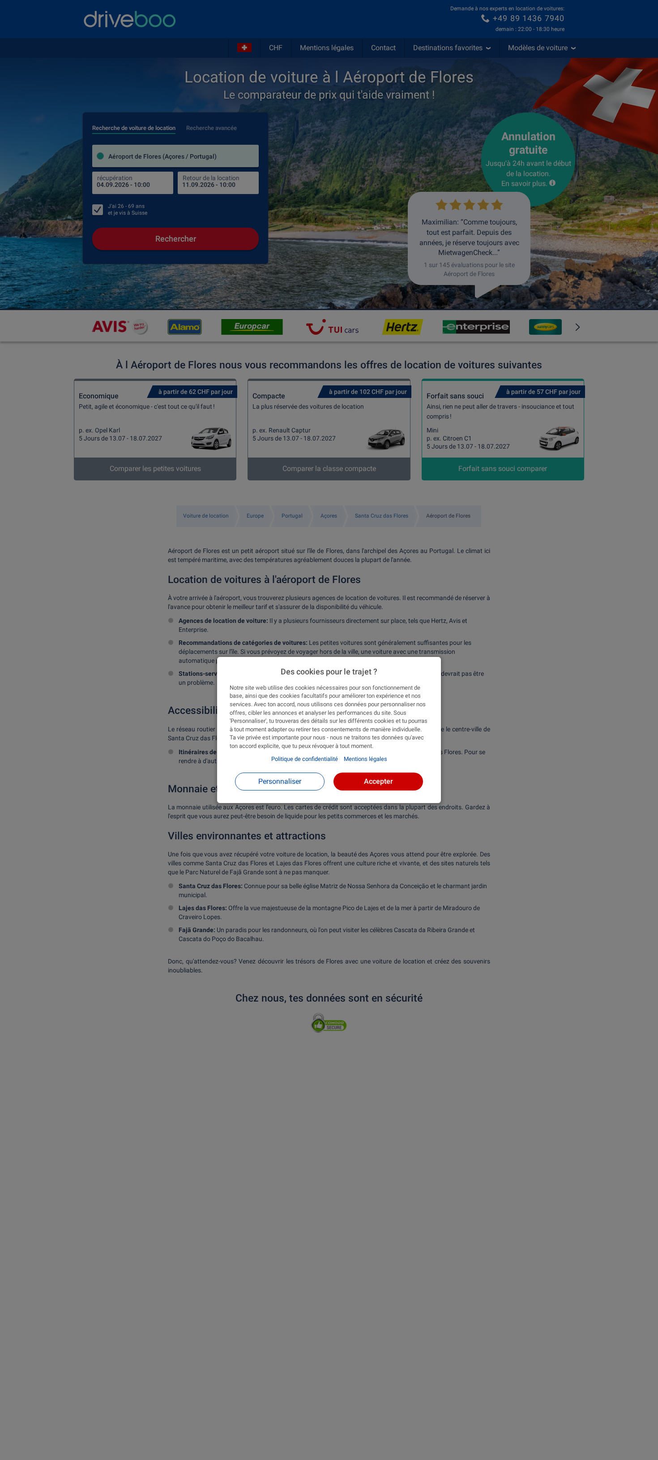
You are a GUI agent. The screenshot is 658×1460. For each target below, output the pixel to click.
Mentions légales (365, 759)
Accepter (378, 781)
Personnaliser (279, 781)
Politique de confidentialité (304, 759)
